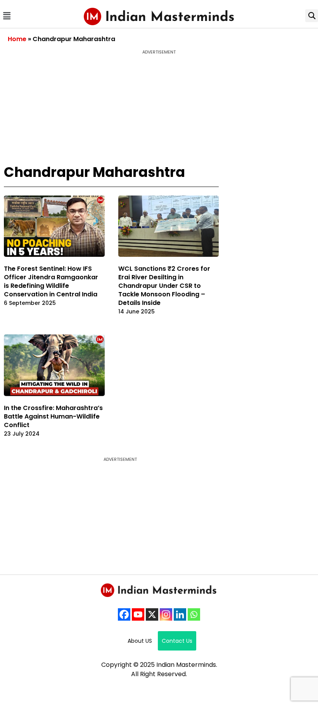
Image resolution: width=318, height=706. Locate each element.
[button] (6, 16)
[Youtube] (138, 614)
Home (17, 39)
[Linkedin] (180, 614)
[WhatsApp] (194, 614)
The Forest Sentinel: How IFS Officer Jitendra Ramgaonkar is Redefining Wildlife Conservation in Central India (51, 281)
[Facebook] (124, 614)
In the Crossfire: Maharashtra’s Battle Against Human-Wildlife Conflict (53, 416)
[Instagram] (166, 614)
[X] (152, 614)
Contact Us (177, 641)
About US (140, 641)
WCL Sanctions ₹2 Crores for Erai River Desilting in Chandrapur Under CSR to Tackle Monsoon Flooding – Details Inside (164, 285)
